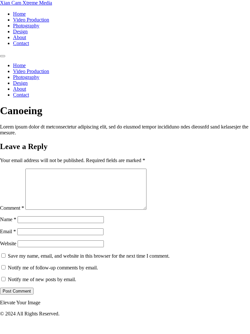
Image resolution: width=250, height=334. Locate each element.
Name (8, 219)
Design (20, 31)
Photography (26, 25)
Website (8, 243)
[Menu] (2, 56)
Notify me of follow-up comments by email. (53, 267)
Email (8, 231)
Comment (12, 208)
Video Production (31, 20)
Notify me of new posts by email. (42, 279)
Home (19, 14)
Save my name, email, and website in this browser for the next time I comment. (89, 256)
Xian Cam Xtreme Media (26, 3)
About (19, 37)
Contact (21, 43)
